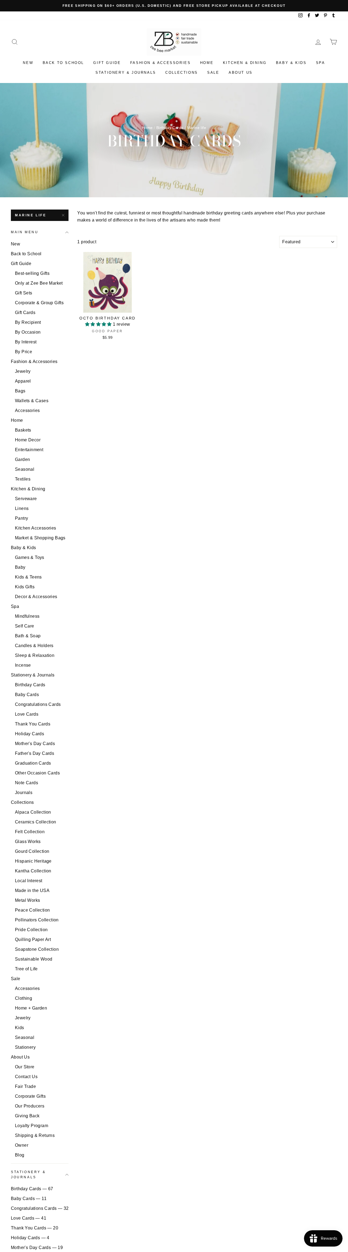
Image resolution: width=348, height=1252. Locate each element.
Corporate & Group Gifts (39, 302)
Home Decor (28, 440)
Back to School (63, 63)
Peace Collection (32, 910)
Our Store (25, 1067)
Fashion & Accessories (160, 63)
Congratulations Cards (38, 704)
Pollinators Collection (37, 920)
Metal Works (27, 900)
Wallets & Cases (31, 400)
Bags (20, 391)
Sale (213, 72)
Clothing (23, 998)
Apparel (23, 381)
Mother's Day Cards (35, 743)
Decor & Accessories (36, 596)
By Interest (25, 342)
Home (206, 63)
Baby (20, 567)
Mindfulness (27, 616)
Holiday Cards (29, 733)
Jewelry (23, 371)
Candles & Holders (34, 645)
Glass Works (28, 841)
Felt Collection (30, 831)
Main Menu (24, 232)
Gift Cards (25, 312)
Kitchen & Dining (245, 63)
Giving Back (27, 1115)
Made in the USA (32, 890)
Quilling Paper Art (33, 939)
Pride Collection (31, 929)
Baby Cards (27, 694)
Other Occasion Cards (37, 773)
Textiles (22, 479)
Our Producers (29, 1106)
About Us (241, 72)
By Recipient (28, 322)
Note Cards (26, 782)
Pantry (21, 518)
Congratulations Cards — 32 (40, 1208)
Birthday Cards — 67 (32, 1188)
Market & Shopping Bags (40, 538)
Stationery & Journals (125, 72)
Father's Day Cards (34, 753)
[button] (99, 324)
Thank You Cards (32, 724)
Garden (22, 459)
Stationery (25, 1047)
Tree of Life (26, 969)
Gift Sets (23, 293)
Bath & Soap (28, 635)
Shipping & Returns (35, 1135)
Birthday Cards (170, 128)
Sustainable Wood (33, 959)
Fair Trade (25, 1086)
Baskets (23, 430)
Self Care (24, 626)
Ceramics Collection (35, 822)
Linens (22, 508)
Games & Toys (29, 557)
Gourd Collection (32, 851)
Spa (320, 63)
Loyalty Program (31, 1125)
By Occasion (28, 332)
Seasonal (24, 469)
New (28, 63)
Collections (181, 72)
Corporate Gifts (30, 1096)
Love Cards (26, 714)
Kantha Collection (33, 871)
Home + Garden (31, 1008)
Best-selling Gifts (32, 273)
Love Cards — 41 (28, 1218)
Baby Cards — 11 (28, 1198)
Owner (21, 1145)
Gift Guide (107, 63)
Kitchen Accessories (35, 528)
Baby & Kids (291, 63)
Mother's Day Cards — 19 (37, 1247)
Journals (23, 792)
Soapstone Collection (37, 949)
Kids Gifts (25, 587)
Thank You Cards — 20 (34, 1228)
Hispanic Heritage (33, 861)
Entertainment (29, 449)
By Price (23, 351)
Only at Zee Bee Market (39, 283)
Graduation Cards (33, 763)
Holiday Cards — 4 (30, 1237)
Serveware (26, 498)
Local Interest (28, 880)
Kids (19, 1027)
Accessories (27, 410)
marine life (30, 215)
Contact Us (26, 1076)
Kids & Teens (28, 577)
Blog (19, 1155)
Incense (23, 665)
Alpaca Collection (33, 812)
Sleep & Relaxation (34, 655)
